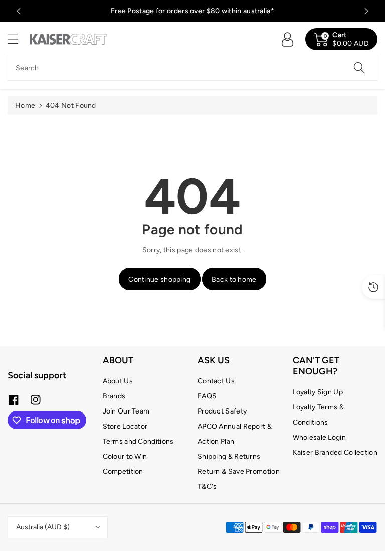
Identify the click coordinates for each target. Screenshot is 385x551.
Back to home (234, 279)
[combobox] (192, 67)
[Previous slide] (19, 11)
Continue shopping (159, 279)
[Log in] (287, 39)
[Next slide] (366, 11)
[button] (18, 39)
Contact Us (216, 381)
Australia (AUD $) (43, 527)
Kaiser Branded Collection (335, 452)
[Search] (359, 67)
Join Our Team (126, 411)
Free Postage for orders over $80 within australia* (192, 11)
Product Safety (222, 411)
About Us (118, 381)
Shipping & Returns (229, 456)
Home (25, 105)
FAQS (207, 396)
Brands (114, 396)
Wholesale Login (319, 437)
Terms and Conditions (138, 441)
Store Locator (125, 426)
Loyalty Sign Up (318, 392)
